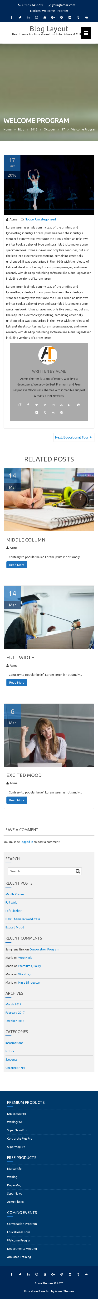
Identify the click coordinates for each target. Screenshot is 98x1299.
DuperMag (14, 1185)
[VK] (86, 17)
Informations (14, 1042)
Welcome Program (55, 10)
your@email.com (63, 5)
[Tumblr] (78, 17)
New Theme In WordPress (22, 919)
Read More (16, 564)
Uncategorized (45, 219)
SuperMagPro (16, 1146)
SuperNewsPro (17, 1130)
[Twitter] (20, 17)
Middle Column (25, 539)
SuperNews (14, 1193)
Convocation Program (44, 949)
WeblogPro (14, 1122)
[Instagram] (36, 17)
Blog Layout (49, 29)
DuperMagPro (16, 1113)
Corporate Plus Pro (20, 1138)
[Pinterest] (61, 17)
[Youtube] (45, 17)
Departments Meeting (22, 1248)
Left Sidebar (13, 910)
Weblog (12, 1176)
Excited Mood (24, 775)
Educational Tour (18, 1232)
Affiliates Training (19, 1257)
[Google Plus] (53, 17)
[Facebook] (11, 17)
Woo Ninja (25, 957)
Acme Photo (15, 1201)
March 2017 (13, 1004)
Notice (29, 219)
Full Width (20, 657)
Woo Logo (25, 974)
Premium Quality (29, 966)
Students (11, 1059)
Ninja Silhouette (29, 982)
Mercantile (14, 1168)
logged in (27, 841)
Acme (13, 219)
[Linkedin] (28, 17)
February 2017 (15, 1012)
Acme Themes (64, 1291)
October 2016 (14, 1020)
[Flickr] (70, 17)
